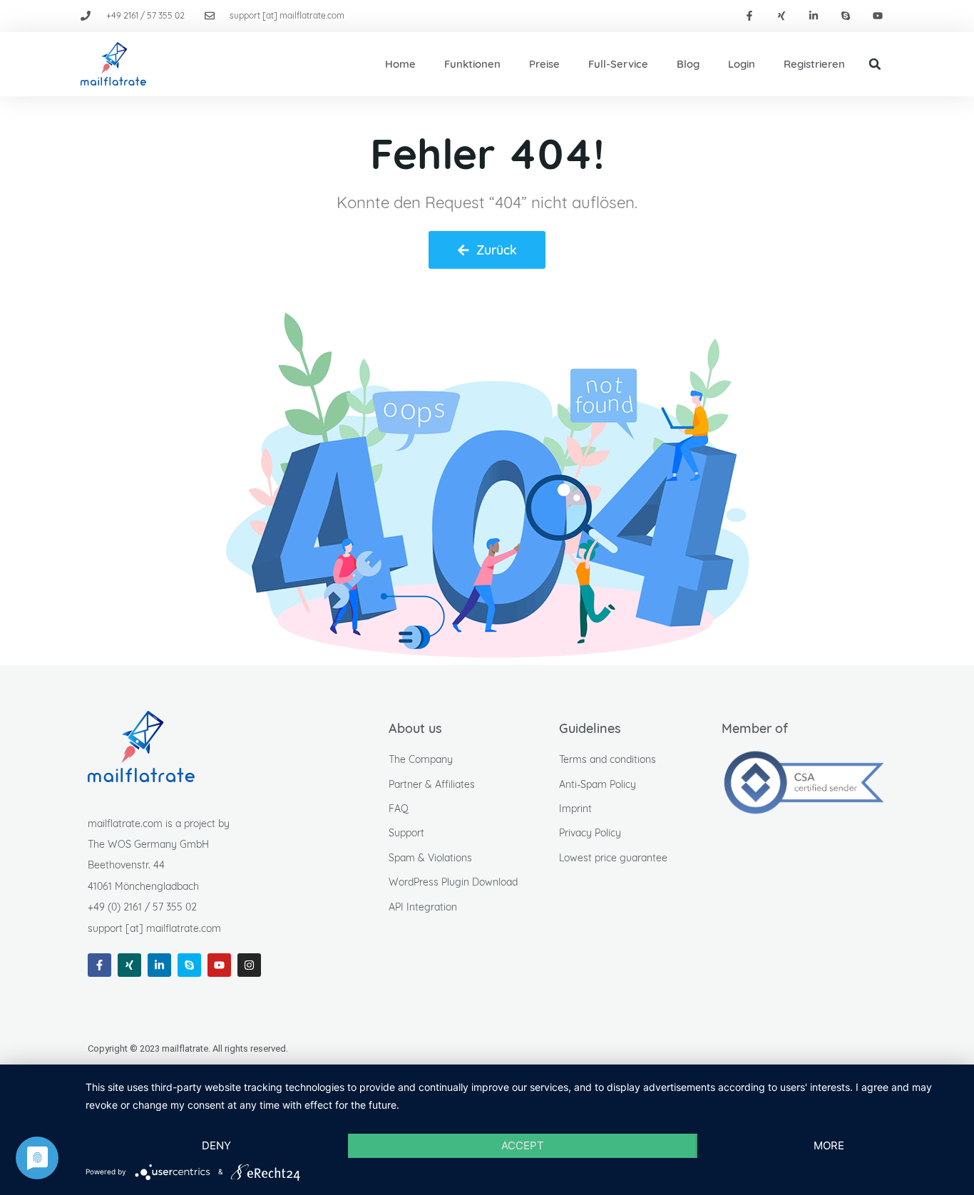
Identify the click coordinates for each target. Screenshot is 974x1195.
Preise (544, 64)
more (829, 1145)
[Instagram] (249, 965)
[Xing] (782, 16)
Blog (688, 64)
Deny (216, 1145)
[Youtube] (877, 16)
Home (400, 64)
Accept (522, 1145)
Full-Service (618, 64)
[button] (875, 64)
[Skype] (845, 16)
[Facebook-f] (750, 16)
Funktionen (472, 64)
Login (741, 64)
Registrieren (814, 64)
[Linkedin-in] (814, 16)
